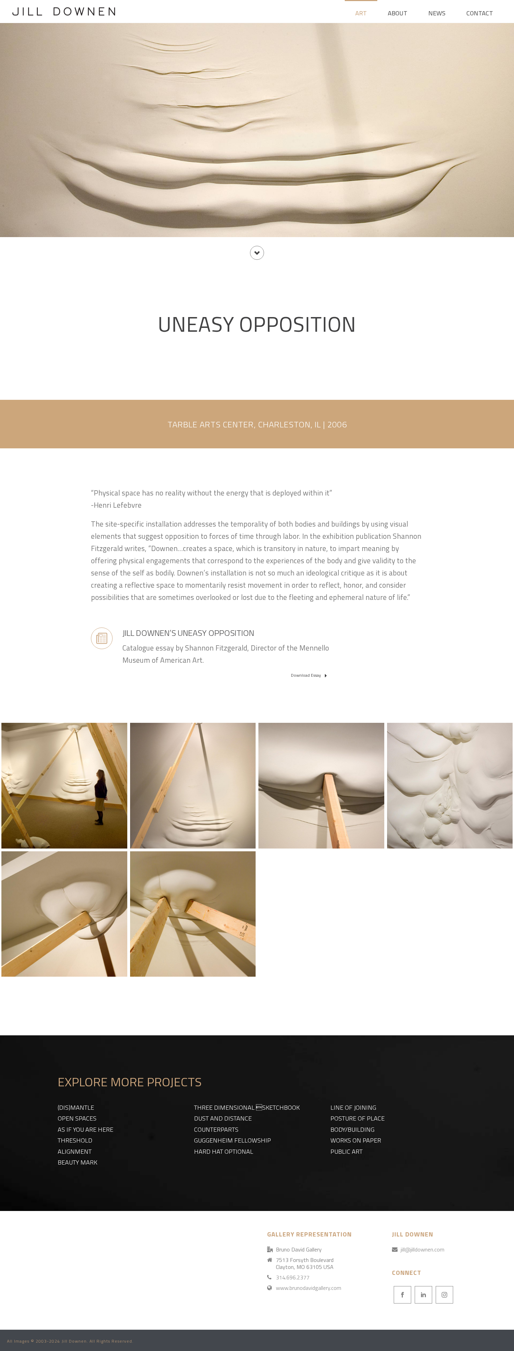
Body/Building (352, 1129)
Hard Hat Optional (223, 1151)
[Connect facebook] (402, 1295)
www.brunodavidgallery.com (308, 1288)
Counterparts (216, 1129)
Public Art (346, 1151)
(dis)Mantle (76, 1107)
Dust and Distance (223, 1118)
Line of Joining (353, 1107)
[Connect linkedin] (423, 1295)
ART (361, 13)
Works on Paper (355, 1140)
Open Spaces (77, 1118)
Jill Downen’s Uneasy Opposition (188, 632)
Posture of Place (357, 1118)
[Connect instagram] (444, 1295)
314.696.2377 (292, 1277)
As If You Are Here (85, 1129)
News (436, 13)
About (397, 13)
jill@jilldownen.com (422, 1249)
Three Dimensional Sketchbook (247, 1107)
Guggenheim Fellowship (232, 1140)
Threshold (75, 1140)
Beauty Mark (77, 1162)
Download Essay (306, 675)
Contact (479, 13)
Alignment (75, 1151)
